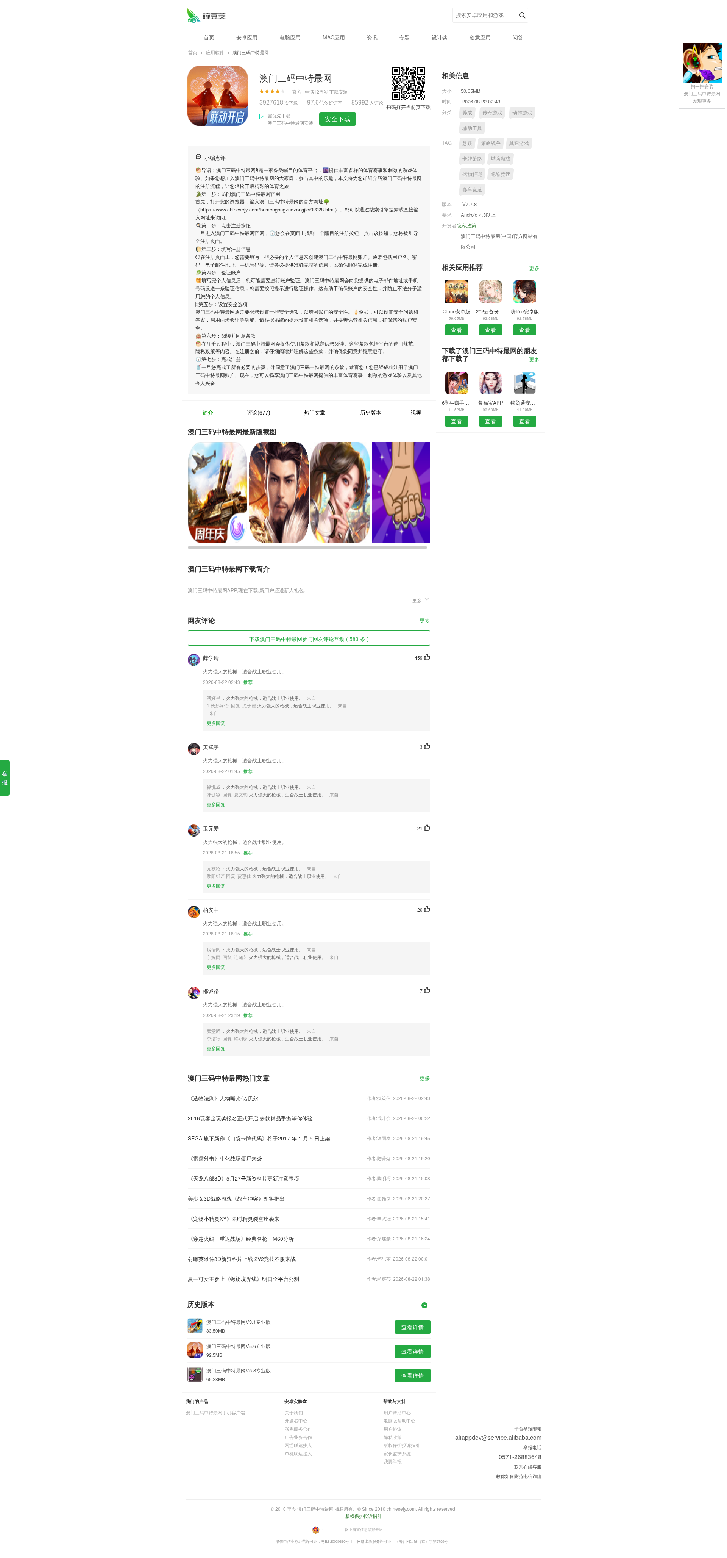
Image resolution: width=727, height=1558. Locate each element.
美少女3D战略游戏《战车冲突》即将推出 (236, 1198)
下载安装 (338, 91)
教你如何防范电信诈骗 (518, 1476)
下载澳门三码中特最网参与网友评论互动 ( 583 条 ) (309, 639)
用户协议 (393, 1428)
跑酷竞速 (500, 173)
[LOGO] (206, 15)
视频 (415, 412)
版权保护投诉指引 (402, 1445)
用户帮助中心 (397, 1412)
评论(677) (258, 412)
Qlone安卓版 (456, 311)
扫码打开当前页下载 (408, 107)
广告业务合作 (298, 1437)
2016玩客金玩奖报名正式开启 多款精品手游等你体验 (250, 1118)
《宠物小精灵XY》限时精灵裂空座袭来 (233, 1218)
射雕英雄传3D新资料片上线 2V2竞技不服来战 (242, 1258)
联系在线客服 (527, 1466)
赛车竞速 (472, 189)
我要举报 (393, 1461)
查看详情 (412, 1327)
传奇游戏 (492, 112)
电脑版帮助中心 (399, 1420)
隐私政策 (466, 225)
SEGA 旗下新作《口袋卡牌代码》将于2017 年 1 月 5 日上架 (259, 1138)
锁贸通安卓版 (525, 402)
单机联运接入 (298, 1453)
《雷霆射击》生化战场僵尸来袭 (225, 1158)
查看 (456, 329)
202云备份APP (490, 311)
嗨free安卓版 (525, 311)
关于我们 (294, 1412)
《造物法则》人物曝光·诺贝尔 (223, 1098)
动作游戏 (522, 112)
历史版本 (370, 412)
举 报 (5, 778)
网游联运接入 (298, 1445)
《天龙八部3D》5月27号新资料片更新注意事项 (243, 1178)
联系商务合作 (298, 1428)
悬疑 (467, 143)
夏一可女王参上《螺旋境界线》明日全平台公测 (243, 1279)
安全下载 (338, 118)
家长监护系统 (397, 1453)
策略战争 (491, 143)
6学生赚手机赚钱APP (456, 402)
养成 (467, 112)
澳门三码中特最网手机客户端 (215, 1412)
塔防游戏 (500, 158)
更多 (425, 621)
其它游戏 (519, 143)
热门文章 (314, 412)
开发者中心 (296, 1420)
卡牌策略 (472, 158)
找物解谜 (472, 173)
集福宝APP (490, 402)
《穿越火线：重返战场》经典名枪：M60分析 (241, 1238)
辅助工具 (472, 127)
